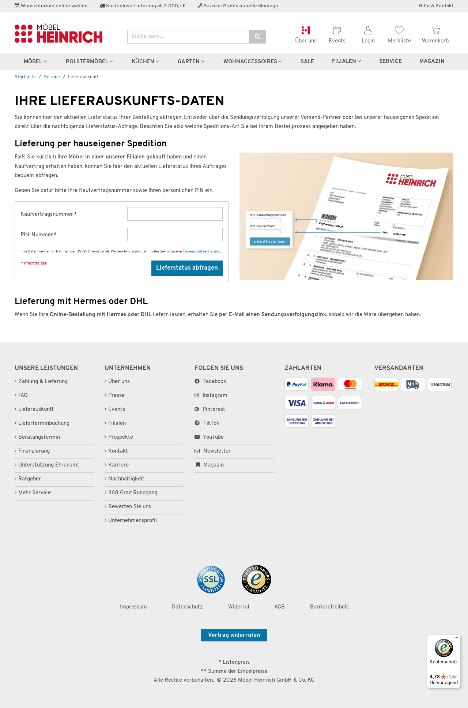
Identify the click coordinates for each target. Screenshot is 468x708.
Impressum (133, 607)
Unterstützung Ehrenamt (48, 465)
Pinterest (214, 409)
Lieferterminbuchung (43, 423)
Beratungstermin (39, 437)
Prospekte (120, 437)
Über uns (119, 382)
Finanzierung (34, 451)
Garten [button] (189, 62)
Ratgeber (29, 479)
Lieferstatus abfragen (187, 268)
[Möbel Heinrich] (65, 33)
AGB (279, 607)
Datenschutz (187, 607)
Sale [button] (307, 62)
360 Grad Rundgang (132, 493)
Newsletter (216, 451)
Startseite (25, 77)
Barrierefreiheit (329, 607)
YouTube (213, 437)
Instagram (215, 395)
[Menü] (456, 639)
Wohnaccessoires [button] (251, 62)
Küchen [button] (144, 62)
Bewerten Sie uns (129, 507)
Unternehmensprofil (132, 521)
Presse (116, 395)
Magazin (213, 465)
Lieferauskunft (36, 409)
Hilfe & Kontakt (436, 6)
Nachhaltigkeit (126, 479)
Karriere (118, 465)
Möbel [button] (34, 62)
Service (390, 61)
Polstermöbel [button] (88, 62)
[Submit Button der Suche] (257, 37)
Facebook (214, 382)
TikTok (211, 423)
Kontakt (118, 451)
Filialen (345, 61)
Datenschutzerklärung (201, 252)
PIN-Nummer (38, 235)
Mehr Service (34, 493)
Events (116, 409)
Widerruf (238, 607)
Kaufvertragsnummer (48, 214)
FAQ (23, 395)
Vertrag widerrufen (234, 635)
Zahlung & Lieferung (43, 382)
